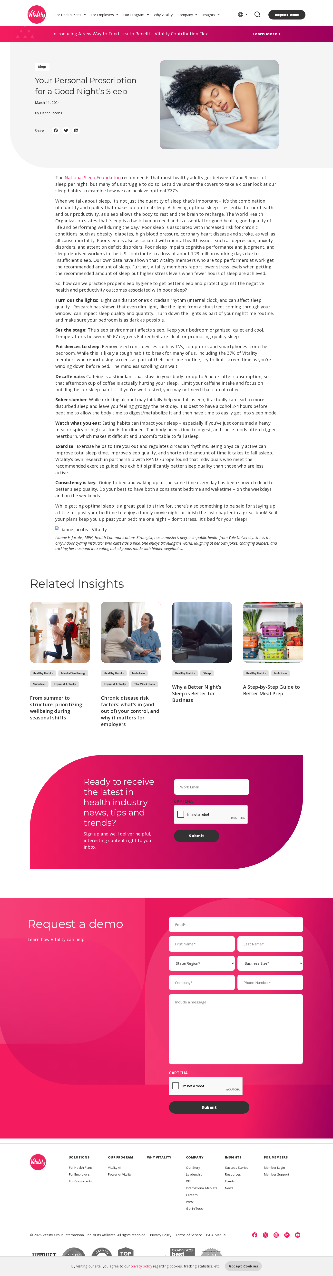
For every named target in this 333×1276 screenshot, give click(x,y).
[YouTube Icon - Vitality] (297, 1235)
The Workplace (144, 684)
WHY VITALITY (159, 1157)
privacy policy (141, 1266)
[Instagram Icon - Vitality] (276, 1235)
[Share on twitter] (66, 131)
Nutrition (39, 684)
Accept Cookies (243, 1266)
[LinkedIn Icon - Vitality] (287, 1235)
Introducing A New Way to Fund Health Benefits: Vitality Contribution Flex (130, 34)
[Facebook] (254, 1235)
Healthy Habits (43, 673)
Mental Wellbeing (73, 673)
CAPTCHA (183, 801)
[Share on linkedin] (76, 131)
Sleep (207, 673)
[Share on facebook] (56, 131)
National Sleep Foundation (93, 177)
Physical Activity (65, 684)
